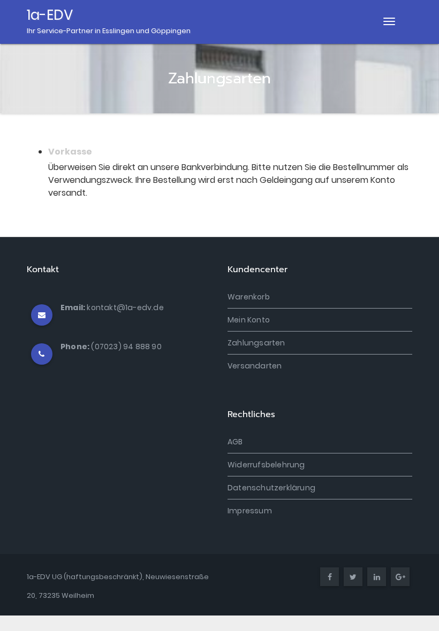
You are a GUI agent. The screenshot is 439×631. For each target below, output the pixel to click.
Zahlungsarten (256, 342)
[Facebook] (330, 577)
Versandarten (255, 365)
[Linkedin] (377, 577)
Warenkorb (249, 296)
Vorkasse (70, 151)
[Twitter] (353, 577)
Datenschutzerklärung (271, 487)
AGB (235, 441)
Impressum (250, 510)
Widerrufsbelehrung (266, 464)
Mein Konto (249, 319)
